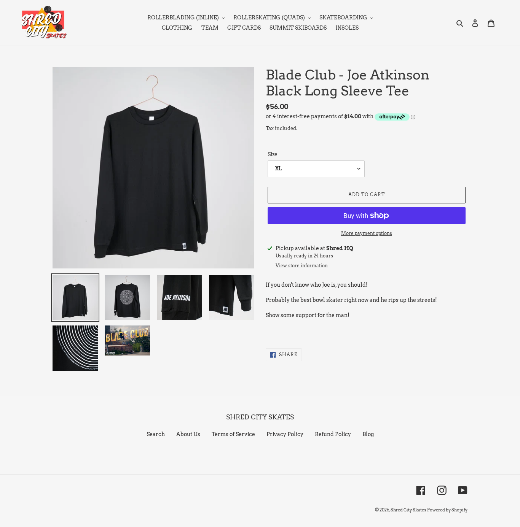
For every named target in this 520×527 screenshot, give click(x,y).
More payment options (366, 233)
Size (273, 154)
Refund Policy (333, 434)
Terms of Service (233, 434)
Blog (368, 434)
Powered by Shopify (447, 510)
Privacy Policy (284, 434)
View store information (302, 265)
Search (156, 434)
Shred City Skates (408, 510)
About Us (188, 434)
